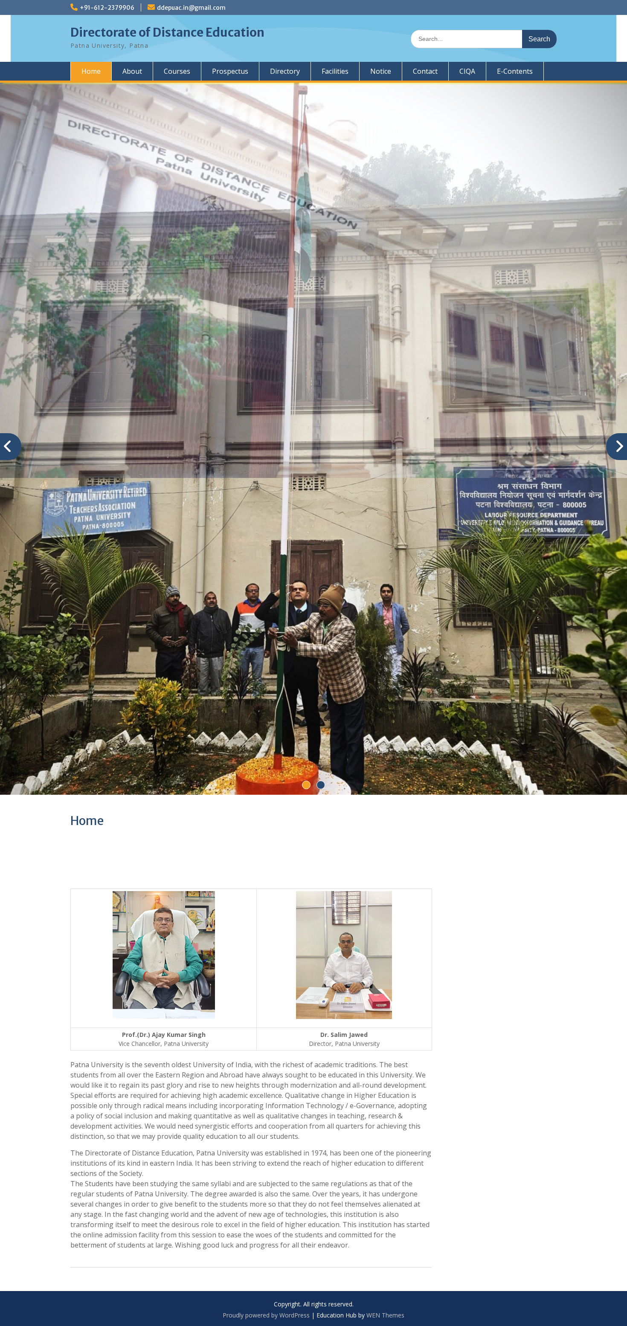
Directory (285, 71)
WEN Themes (385, 1125)
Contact (425, 71)
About (132, 71)
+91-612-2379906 (107, 8)
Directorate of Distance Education (167, 32)
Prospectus (230, 71)
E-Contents (515, 71)
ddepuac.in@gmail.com (191, 8)
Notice (380, 71)
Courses (177, 71)
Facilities (335, 71)
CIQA (467, 71)
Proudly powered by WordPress (266, 1125)
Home (91, 71)
